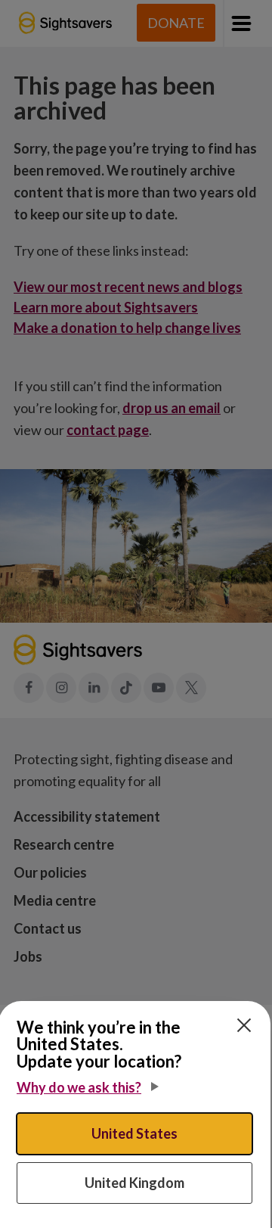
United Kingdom (134, 1182)
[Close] (244, 1025)
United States (134, 1133)
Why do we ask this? (79, 1087)
